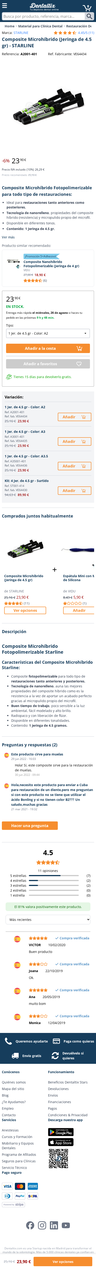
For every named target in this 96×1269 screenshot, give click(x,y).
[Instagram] (42, 1225)
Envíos (53, 1095)
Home (9, 26)
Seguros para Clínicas (19, 1161)
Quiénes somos (14, 1082)
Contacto (9, 1115)
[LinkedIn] (54, 1225)
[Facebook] (30, 1225)
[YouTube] (66, 1225)
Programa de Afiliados (19, 1154)
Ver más (8, 237)
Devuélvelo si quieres (73, 1055)
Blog (5, 1095)
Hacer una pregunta (29, 825)
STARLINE (21, 32)
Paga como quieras (79, 1041)
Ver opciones (25, 610)
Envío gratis (31, 1056)
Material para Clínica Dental (40, 26)
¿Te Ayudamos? (14, 1102)
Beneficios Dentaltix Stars (68, 1082)
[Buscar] (90, 16)
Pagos (52, 1108)
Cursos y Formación (17, 1136)
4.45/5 (86, 32)
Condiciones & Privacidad (68, 1115)
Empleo (8, 1108)
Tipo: (10, 325)
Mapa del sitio (13, 1089)
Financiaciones (59, 1102)
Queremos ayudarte (32, 1041)
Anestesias (10, 1130)
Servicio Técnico (14, 1167)
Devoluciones (58, 1089)
